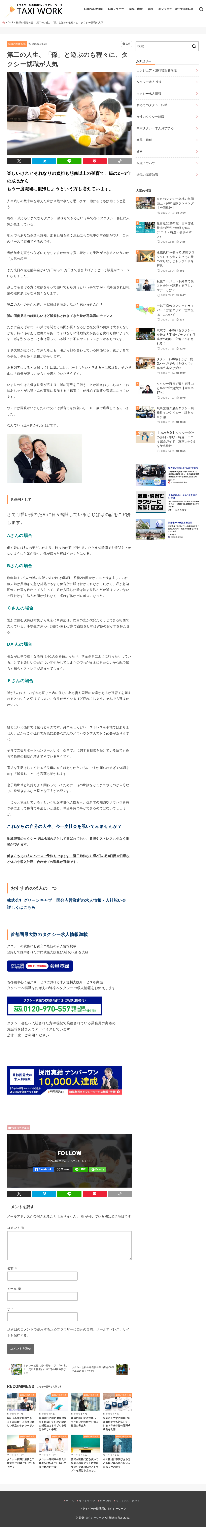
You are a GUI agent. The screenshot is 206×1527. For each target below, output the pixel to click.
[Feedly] (97, 1169)
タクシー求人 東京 (149, 82)
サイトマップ (87, 1500)
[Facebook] (43, 1169)
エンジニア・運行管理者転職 (175, 8)
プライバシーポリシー (129, 1500)
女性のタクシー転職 (150, 116)
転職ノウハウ (116, 8)
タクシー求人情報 (149, 93)
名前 (12, 1268)
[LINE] (80, 1169)
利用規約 (105, 1500)
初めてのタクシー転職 (152, 105)
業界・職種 (136, 8)
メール (14, 1288)
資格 (150, 8)
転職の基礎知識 (93, 8)
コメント (15, 1227)
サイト (12, 1309)
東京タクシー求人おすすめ (155, 128)
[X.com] (63, 1169)
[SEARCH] (201, 9)
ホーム (70, 1500)
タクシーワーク (94, 1517)
